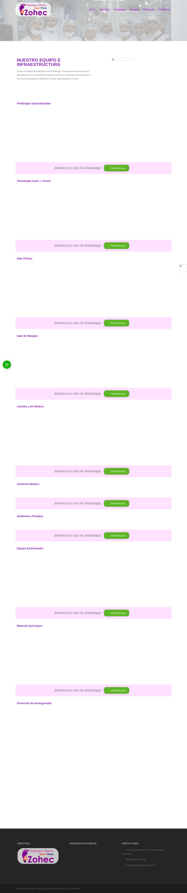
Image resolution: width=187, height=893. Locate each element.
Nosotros (104, 9)
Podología (120, 9)
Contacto (164, 9)
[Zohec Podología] (33, 9)
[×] (7, 365)
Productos (149, 9)
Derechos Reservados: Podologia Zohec (33, 888)
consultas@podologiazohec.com (140, 865)
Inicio (92, 9)
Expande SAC (75, 888)
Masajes (134, 9)
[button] (116, 168)
